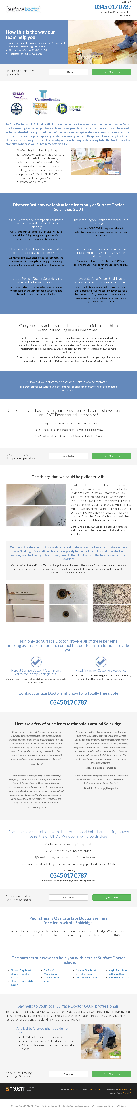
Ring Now (68, 1074)
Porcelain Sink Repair (87, 977)
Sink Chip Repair (84, 973)
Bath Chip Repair (117, 973)
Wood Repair (50, 973)
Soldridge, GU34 (52, 1106)
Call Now (68, 72)
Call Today (68, 897)
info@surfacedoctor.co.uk (77, 1106)
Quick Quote (111, 897)
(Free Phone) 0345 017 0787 (26, 1106)
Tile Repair (49, 970)
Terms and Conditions (104, 1106)
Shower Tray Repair (21, 970)
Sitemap (123, 1106)
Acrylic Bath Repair (118, 970)
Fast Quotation (112, 72)
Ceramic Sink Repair (86, 970)
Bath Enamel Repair (118, 977)
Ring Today (68, 455)
